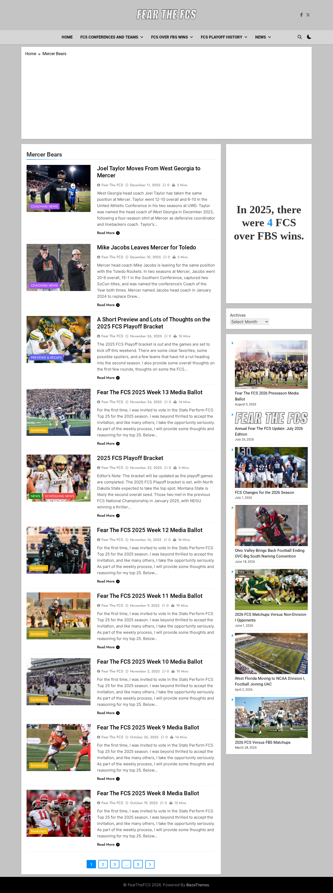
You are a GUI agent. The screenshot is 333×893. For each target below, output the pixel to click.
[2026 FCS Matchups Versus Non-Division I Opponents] (271, 608)
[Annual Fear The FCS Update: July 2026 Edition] (271, 422)
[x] (308, 15)
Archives (238, 315)
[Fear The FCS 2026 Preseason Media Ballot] (271, 387)
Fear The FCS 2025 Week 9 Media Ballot (148, 727)
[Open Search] (300, 37)
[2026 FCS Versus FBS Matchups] (271, 736)
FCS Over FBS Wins (169, 37)
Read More (106, 232)
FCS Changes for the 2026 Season (264, 492)
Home (67, 37)
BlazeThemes (197, 885)
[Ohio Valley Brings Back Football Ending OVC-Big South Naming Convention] (271, 544)
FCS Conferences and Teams (109, 37)
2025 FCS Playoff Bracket (130, 458)
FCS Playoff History (221, 37)
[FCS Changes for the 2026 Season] (271, 486)
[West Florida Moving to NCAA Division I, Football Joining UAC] (271, 672)
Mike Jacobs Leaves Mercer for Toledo (146, 247)
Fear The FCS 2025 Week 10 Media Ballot (149, 661)
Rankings (38, 430)
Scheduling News (59, 496)
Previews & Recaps (46, 357)
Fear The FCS (112, 184)
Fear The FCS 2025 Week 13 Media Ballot (149, 392)
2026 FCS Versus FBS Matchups (263, 742)
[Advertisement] (166, 96)
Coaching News (44, 206)
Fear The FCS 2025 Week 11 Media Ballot (149, 596)
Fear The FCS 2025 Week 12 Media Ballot (149, 530)
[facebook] (301, 15)
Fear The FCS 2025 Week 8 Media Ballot (148, 793)
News (260, 37)
